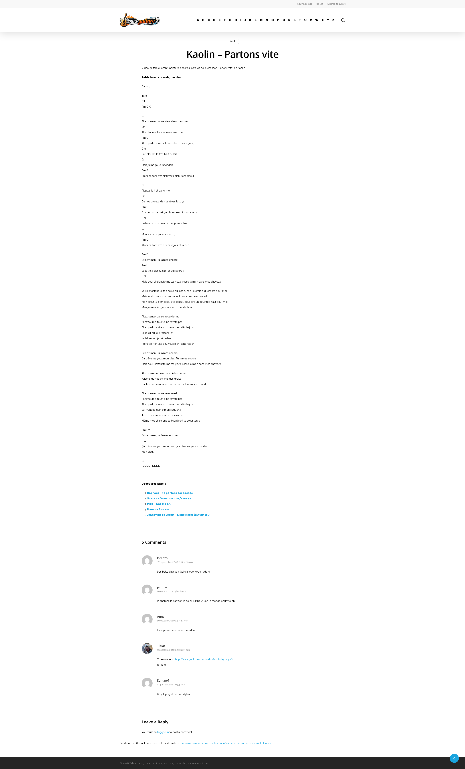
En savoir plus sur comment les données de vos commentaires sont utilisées (226, 743)
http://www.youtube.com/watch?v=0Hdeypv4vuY (204, 659)
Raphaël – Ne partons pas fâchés (170, 493)
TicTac (161, 646)
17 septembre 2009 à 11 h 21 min (175, 562)
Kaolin (233, 41)
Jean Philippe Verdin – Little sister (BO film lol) (178, 514)
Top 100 (320, 4)
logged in (163, 732)
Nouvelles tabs (304, 4)
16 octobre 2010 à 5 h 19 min (172, 620)
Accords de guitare (336, 4)
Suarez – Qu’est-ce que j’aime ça (169, 498)
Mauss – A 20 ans (158, 509)
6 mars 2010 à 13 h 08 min (172, 591)
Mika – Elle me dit (159, 503)
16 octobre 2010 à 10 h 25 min (173, 650)
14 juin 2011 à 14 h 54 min (171, 684)
